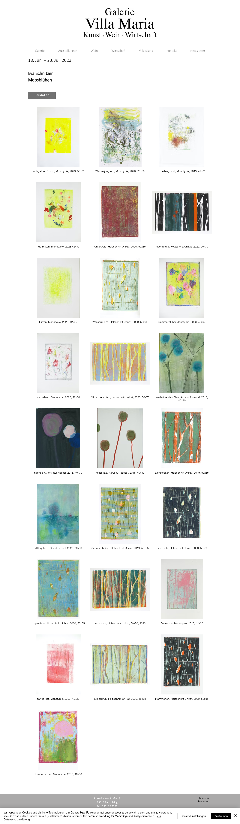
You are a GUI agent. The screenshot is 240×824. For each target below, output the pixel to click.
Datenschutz (203, 801)
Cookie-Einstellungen (193, 816)
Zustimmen (221, 816)
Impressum (204, 798)
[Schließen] (235, 816)
